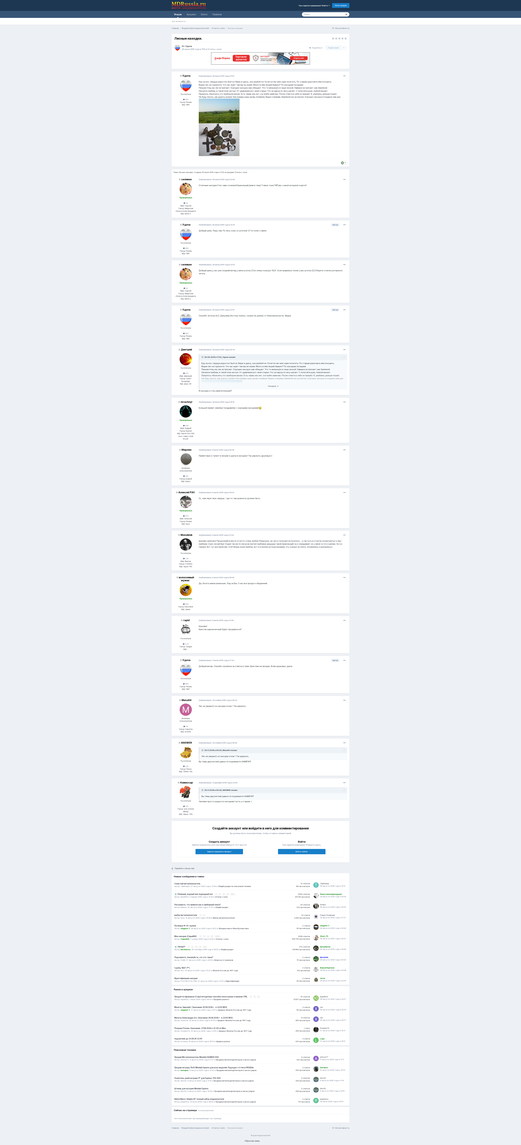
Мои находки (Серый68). (186, 936)
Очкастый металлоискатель (187, 884)
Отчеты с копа (214, 49)
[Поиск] (346, 14)
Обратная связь (252, 1141)
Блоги (204, 14)
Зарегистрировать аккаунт (219, 851)
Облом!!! (182, 947)
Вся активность (179, 21)
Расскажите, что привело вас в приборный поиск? (197, 905)
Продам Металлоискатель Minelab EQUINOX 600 (196, 1057)
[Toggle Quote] (202, 357)
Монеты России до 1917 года (225, 970)
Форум (178, 14)
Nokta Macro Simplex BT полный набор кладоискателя (199, 1099)
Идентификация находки (186, 978)
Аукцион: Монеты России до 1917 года (234, 1010)
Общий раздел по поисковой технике (234, 886)
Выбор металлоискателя (224, 918)
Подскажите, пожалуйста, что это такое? (193, 957)
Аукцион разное (223, 1041)
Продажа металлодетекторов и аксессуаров (236, 1060)
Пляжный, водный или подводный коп (195, 894)
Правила (217, 14)
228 (217, 936)
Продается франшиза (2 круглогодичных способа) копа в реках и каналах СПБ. (211, 997)
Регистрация (341, 5)
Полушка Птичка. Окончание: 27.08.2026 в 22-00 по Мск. (200, 1028)
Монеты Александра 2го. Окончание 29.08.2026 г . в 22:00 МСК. (203, 1018)
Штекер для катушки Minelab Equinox (191, 1088)
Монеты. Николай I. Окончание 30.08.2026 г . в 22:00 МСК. (200, 1007)
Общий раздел (221, 907)
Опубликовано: (216, 76)
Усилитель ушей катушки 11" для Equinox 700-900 (197, 1078)
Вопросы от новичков (223, 960)
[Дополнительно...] (344, 76)
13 (205, 947)
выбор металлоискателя (186, 915)
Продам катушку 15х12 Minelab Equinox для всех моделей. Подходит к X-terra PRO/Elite (214, 1067)
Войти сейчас (302, 851)
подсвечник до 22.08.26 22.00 (188, 1039)
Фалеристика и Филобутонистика (234, 928)
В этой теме (335, 14)
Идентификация (232, 981)
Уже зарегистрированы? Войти (314, 5)
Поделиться (316, 48)
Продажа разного (221, 999)
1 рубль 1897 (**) (182, 968)
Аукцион (191, 14)
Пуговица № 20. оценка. (185, 926)
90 (232, 894)
